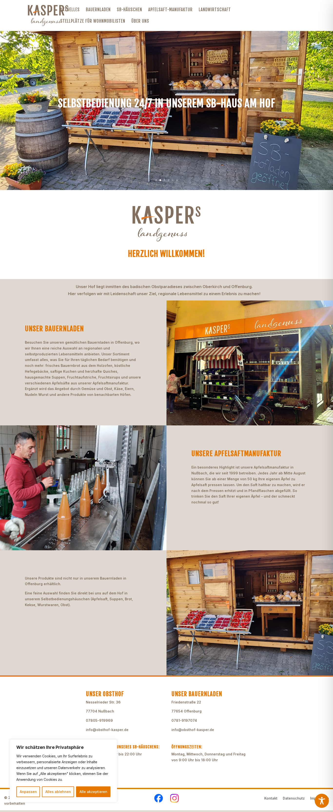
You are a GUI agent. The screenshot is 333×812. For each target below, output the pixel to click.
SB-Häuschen (129, 10)
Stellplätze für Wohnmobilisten (92, 22)
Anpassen (28, 792)
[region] (63, 770)
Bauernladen (98, 10)
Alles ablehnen (58, 792)
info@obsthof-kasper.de (107, 730)
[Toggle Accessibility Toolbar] (321, 800)
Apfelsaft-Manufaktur (170, 10)
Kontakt (270, 798)
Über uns (140, 22)
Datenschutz (294, 798)
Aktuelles (70, 10)
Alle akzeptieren (93, 792)
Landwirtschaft (215, 10)
